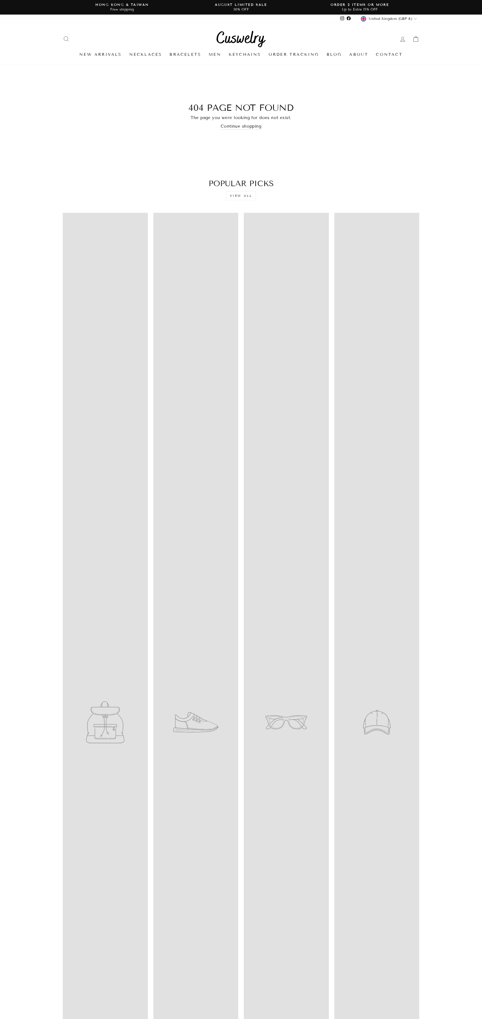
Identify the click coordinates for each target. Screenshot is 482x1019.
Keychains (245, 54)
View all (241, 195)
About (358, 54)
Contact (389, 54)
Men (215, 54)
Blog (334, 54)
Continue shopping (241, 126)
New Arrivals (100, 54)
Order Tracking (294, 54)
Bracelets (185, 54)
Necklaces (145, 54)
